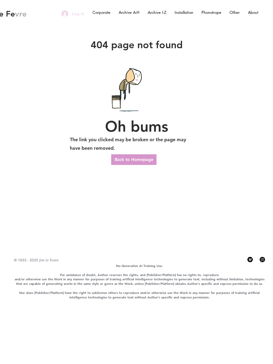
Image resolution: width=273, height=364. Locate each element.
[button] (101, 12)
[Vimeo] (250, 259)
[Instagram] (262, 259)
